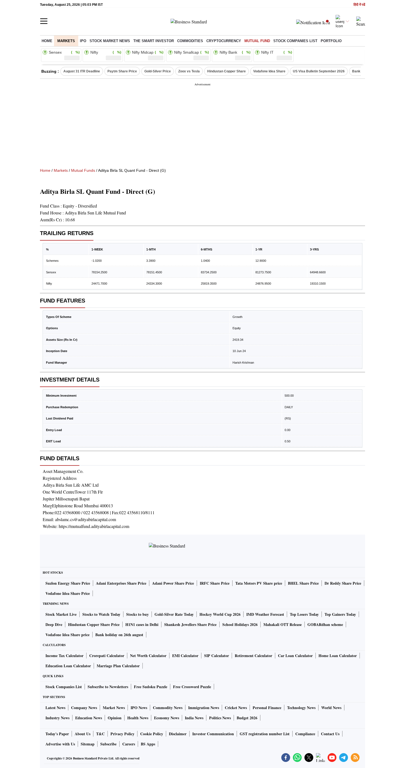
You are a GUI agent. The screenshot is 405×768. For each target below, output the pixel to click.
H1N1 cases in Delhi (141, 624)
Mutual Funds (83, 170)
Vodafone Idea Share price (67, 635)
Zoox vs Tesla (189, 71)
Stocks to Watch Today (101, 614)
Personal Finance (267, 707)
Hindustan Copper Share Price (94, 624)
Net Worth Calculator (148, 655)
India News (194, 718)
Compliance (305, 734)
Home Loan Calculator (337, 655)
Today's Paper (57, 734)
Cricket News (236, 707)
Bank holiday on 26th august (119, 635)
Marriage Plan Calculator (118, 666)
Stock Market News (110, 41)
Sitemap (87, 744)
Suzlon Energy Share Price (67, 583)
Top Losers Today (304, 614)
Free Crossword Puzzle (192, 687)
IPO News (139, 707)
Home (47, 41)
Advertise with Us (60, 744)
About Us (82, 734)
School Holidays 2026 (240, 624)
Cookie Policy (151, 734)
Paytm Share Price (122, 71)
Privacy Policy (122, 734)
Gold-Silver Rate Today (174, 614)
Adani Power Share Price (173, 583)
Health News (137, 718)
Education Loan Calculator (68, 666)
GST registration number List (265, 734)
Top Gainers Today (340, 614)
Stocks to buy (137, 614)
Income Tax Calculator (64, 655)
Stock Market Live (61, 614)
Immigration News (203, 707)
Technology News (301, 707)
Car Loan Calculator (295, 655)
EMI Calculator (185, 655)
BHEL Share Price (303, 583)
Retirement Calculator (253, 655)
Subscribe (108, 744)
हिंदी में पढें (359, 5)
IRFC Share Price (214, 583)
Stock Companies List (63, 687)
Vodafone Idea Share (269, 71)
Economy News (166, 718)
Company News (84, 707)
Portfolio (331, 41)
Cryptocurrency (223, 41)
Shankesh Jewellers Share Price (190, 624)
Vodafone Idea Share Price (67, 593)
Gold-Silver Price (157, 71)
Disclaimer (178, 734)
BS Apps (148, 744)
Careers (128, 744)
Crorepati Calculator (106, 655)
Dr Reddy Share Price (343, 583)
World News (331, 707)
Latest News (55, 707)
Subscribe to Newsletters (108, 687)
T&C (100, 734)
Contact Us (330, 734)
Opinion (114, 718)
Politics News (220, 718)
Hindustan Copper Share (226, 71)
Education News (88, 718)
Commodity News (167, 707)
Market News (114, 707)
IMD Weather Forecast (265, 614)
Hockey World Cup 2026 (220, 614)
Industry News (57, 718)
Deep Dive (53, 624)
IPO (83, 41)
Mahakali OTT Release (282, 624)
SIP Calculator (216, 655)
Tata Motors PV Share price (258, 583)
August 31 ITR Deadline (81, 71)
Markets (66, 41)
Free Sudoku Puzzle (150, 687)
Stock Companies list (295, 41)
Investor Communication (213, 734)
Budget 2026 (247, 718)
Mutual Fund (257, 41)
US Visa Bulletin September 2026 (319, 71)
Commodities (190, 41)
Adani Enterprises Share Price (121, 583)
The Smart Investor (153, 41)
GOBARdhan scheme (325, 624)
